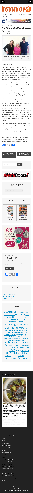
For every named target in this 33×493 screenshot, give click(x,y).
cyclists (13, 315)
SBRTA (8, 355)
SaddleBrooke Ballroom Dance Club (12, 338)
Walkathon (15, 358)
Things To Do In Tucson (9, 294)
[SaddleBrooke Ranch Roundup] (16, 8)
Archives (5, 293)
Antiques (6, 312)
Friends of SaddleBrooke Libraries (16, 318)
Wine (20, 358)
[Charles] (16, 21)
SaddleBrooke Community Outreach (16, 344)
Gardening (10, 324)
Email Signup (5, 455)
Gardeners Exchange (16, 321)
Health (13, 327)
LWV (22, 330)
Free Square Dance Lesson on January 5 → (24, 153)
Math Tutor (25, 330)
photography (21, 335)
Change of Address (7, 452)
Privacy (3, 480)
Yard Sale (25, 358)
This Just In (11, 257)
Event (10, 317)
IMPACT (20, 328)
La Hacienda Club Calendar (9, 464)
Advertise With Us (6, 448)
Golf (7, 327)
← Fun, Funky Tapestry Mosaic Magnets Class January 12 (8, 154)
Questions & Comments (8, 466)
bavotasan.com (24, 490)
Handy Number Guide (7, 459)
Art (9, 311)
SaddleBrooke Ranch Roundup (18, 487)
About (3, 441)
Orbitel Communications (9, 296)
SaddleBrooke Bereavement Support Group (19, 339)
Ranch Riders (18, 337)
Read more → (9, 268)
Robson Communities (7, 468)
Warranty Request (8, 298)
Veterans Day (9, 358)
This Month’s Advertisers (8, 475)
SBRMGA (25, 350)
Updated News (10, 255)
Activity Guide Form (6, 445)
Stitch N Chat (14, 356)
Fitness (15, 317)
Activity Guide (5, 443)
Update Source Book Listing (9, 478)
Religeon (25, 337)
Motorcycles (17, 332)
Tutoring (26, 356)
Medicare (9, 332)
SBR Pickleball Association (16, 353)
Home (3, 438)
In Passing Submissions (8, 473)
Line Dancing (16, 330)
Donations (20, 314)
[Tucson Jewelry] (16, 238)
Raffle (11, 337)
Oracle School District (15, 333)
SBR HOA (18, 351)
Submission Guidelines (8, 471)
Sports (5, 25)
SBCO (12, 350)
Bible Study (15, 312)
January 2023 (11, 25)
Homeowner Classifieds (8, 461)
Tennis (21, 355)
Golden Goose (22, 324)
